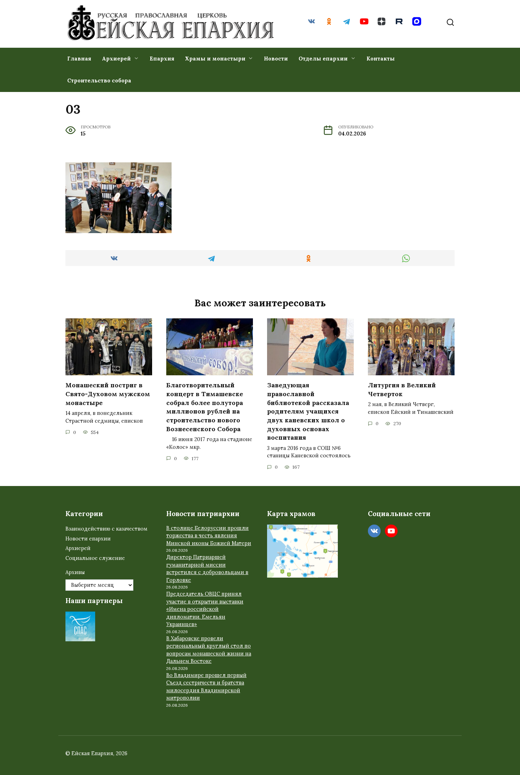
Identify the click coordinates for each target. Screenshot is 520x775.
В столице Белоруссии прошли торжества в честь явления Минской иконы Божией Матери (208, 535)
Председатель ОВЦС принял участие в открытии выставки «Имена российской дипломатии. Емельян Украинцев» (204, 609)
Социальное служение (95, 558)
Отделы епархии (323, 58)
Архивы (75, 572)
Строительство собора (99, 80)
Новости (276, 58)
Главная (79, 58)
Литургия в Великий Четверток (402, 389)
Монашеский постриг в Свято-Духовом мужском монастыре (107, 393)
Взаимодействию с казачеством (106, 529)
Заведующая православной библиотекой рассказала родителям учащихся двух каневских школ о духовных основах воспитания (308, 411)
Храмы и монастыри (215, 58)
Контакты (380, 58)
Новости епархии (88, 539)
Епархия (162, 58)
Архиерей (116, 58)
